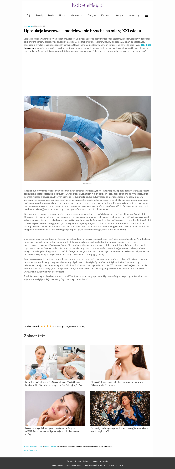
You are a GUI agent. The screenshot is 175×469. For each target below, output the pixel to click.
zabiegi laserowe (30, 450)
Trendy (39, 15)
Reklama (78, 461)
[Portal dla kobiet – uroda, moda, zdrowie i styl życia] (87, 5)
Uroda (62, 15)
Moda (51, 15)
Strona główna (30, 446)
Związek (92, 15)
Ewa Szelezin (28, 26)
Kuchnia (105, 15)
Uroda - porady (50, 446)
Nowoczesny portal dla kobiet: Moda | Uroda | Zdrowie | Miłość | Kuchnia (81, 465)
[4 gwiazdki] (50, 326)
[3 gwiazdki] (47, 326)
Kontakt (70, 461)
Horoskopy (133, 15)
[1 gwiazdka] (42, 326)
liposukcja (146, 44)
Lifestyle (118, 15)
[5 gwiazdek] (53, 326)
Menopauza (76, 15)
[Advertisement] (87, 73)
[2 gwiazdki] (44, 326)
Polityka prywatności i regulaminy (96, 461)
